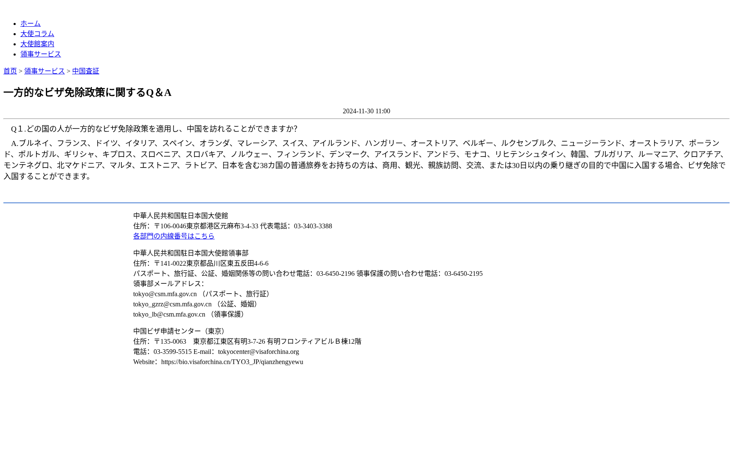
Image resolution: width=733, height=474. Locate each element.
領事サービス (40, 54)
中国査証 (85, 71)
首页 (10, 71)
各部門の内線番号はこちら (174, 236)
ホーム (30, 23)
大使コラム (37, 33)
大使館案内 (37, 44)
